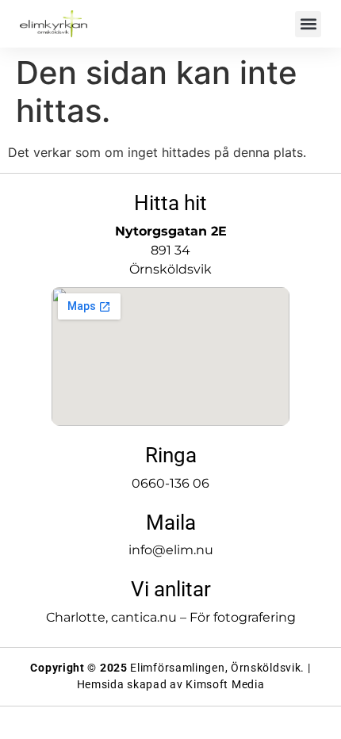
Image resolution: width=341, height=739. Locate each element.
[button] (308, 24)
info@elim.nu (170, 549)
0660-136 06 (170, 483)
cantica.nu (144, 617)
